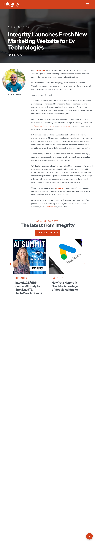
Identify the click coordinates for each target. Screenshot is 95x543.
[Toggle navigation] (89, 4)
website (59, 188)
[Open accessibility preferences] (89, 536)
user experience (65, 126)
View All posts (46, 232)
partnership (40, 70)
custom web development (42, 126)
